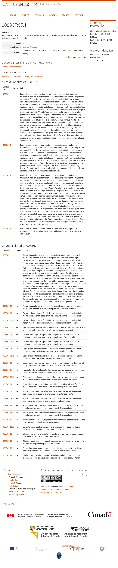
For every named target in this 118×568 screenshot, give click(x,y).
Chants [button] (25, 15)
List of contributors (15, 492)
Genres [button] (53, 15)
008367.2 (7, 175)
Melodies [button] (39, 15)
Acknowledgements (15, 495)
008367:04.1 (8, 342)
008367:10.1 (8, 413)
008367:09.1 (8, 398)
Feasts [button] (65, 15)
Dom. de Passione (29, 47)
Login (86, 474)
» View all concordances (12, 67)
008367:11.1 (8, 427)
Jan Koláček (12, 486)
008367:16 (7, 455)
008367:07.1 (8, 377)
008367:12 (7, 434)
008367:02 (7, 313)
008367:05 (7, 349)
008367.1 (7, 145)
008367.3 (7, 229)
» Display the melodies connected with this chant (22, 76)
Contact (79, 15)
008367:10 (7, 405)
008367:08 (7, 384)
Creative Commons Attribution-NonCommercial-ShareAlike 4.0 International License (57, 490)
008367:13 (7, 441)
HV (23, 44)
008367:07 (7, 370)
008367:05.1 (8, 356)
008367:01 (7, 306)
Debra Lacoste (13, 474)
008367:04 (7, 335)
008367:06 (7, 363)
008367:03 (7, 327)
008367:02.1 (8, 320)
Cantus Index (110, 31)
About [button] (13, 15)
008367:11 (7, 420)
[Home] (17, 3)
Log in (67, 57)
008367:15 (7, 448)
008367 (6, 94)
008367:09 (7, 391)
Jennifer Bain (13, 480)
